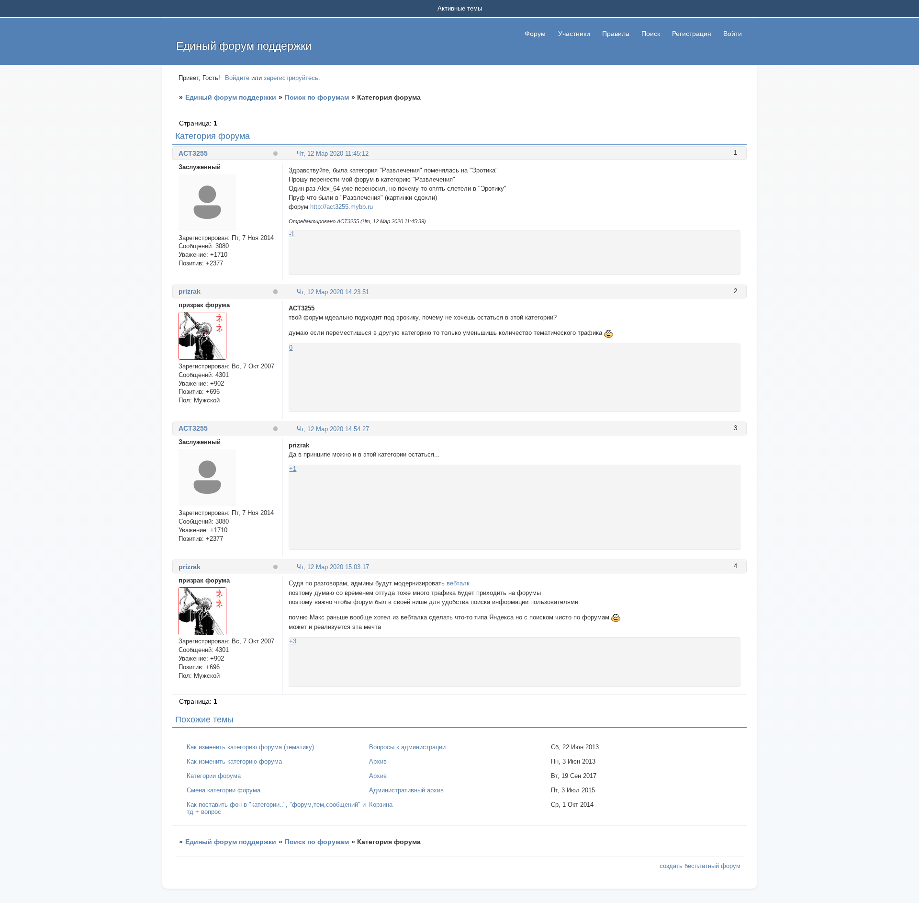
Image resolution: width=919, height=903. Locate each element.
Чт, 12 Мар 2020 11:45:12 (333, 153)
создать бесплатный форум (700, 865)
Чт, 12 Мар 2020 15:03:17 (333, 567)
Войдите (237, 77)
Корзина (380, 804)
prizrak (190, 291)
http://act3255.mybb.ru (341, 206)
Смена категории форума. (224, 790)
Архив (378, 761)
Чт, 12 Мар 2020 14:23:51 (333, 292)
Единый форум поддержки (230, 97)
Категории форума (214, 775)
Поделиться (293, 153)
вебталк (458, 583)
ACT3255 (193, 153)
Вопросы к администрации (407, 747)
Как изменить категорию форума (234, 761)
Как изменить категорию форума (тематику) (250, 747)
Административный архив (406, 790)
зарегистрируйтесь (291, 77)
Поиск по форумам (317, 97)
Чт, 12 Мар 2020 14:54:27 (333, 429)
